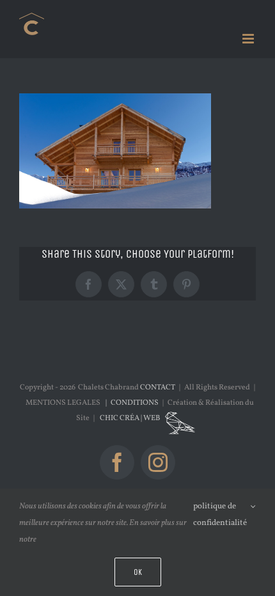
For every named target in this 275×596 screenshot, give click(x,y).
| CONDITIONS (131, 403)
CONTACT (157, 387)
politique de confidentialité (220, 515)
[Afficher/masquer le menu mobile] (249, 38)
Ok (138, 572)
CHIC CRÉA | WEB (130, 418)
